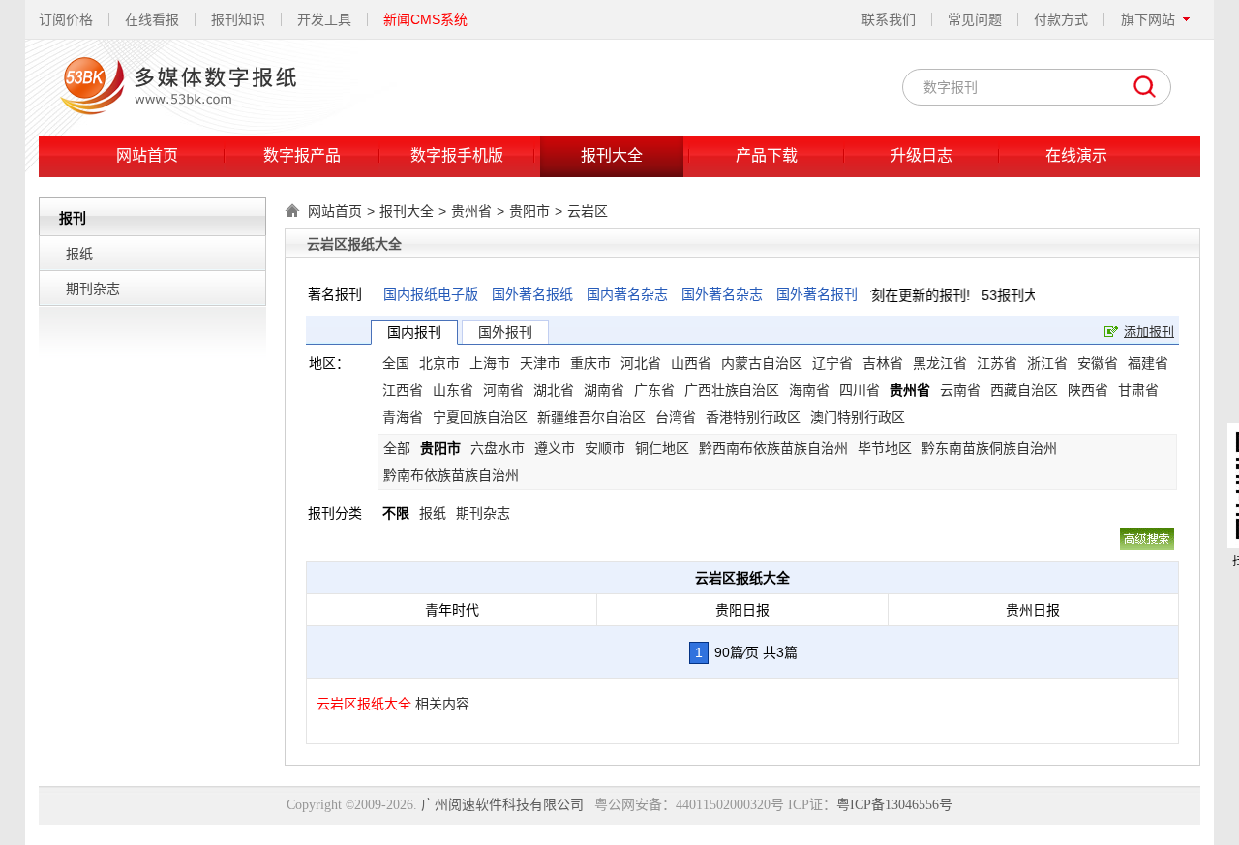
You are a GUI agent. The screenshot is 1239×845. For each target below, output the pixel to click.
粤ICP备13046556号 (894, 805)
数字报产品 (302, 155)
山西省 (691, 363)
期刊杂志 (93, 288)
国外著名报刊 (817, 294)
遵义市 (554, 448)
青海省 (402, 417)
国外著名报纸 (532, 294)
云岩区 (587, 211)
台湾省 (675, 417)
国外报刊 (505, 332)
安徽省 (1097, 363)
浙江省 (1047, 363)
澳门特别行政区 (857, 417)
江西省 (402, 390)
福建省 (1148, 363)
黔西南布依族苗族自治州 (773, 448)
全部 (396, 448)
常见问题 (975, 19)
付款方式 (1061, 19)
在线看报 (152, 19)
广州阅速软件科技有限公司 (502, 805)
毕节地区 (885, 448)
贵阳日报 (742, 610)
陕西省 (1088, 390)
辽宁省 (832, 363)
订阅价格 (66, 19)
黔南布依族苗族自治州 (451, 475)
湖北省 (553, 390)
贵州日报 (1033, 610)
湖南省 (604, 390)
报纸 (79, 253)
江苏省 (997, 363)
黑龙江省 (940, 363)
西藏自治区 (1024, 390)
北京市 (439, 363)
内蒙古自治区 (761, 363)
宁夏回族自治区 (480, 417)
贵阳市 (529, 211)
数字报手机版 (456, 155)
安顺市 (605, 448)
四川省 (859, 390)
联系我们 (888, 19)
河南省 (503, 390)
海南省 (809, 390)
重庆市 (590, 363)
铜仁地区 (662, 448)
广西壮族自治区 (731, 390)
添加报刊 (1149, 331)
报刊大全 (612, 155)
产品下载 (767, 155)
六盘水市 (497, 448)
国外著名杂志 (722, 294)
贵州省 (471, 211)
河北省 (640, 363)
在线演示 (1076, 155)
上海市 (489, 363)
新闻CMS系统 (425, 19)
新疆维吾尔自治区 (591, 417)
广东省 (654, 390)
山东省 (453, 390)
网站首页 (147, 155)
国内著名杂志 (627, 294)
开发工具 (324, 19)
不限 (395, 513)
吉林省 (882, 363)
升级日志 (921, 155)
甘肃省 (1138, 390)
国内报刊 (414, 332)
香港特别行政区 (753, 417)
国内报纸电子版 (430, 294)
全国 (395, 363)
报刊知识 (238, 19)
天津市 (540, 363)
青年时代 (452, 610)
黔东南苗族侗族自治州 (989, 448)
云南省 (960, 390)
